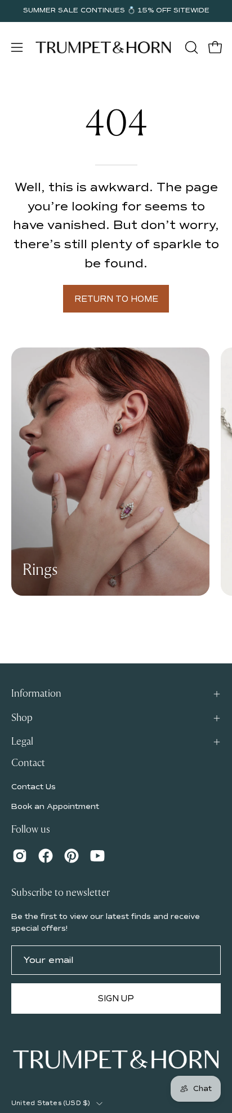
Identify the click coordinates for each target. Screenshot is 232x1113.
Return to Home (116, 299)
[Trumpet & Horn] (103, 47)
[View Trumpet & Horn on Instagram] (19, 855)
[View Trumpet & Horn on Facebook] (45, 855)
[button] (190, 47)
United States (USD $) (51, 1103)
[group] (116, 10)
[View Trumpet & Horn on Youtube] (97, 855)
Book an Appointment (55, 806)
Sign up (116, 998)
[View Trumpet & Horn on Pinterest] (71, 855)
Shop (22, 717)
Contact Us (33, 786)
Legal (22, 741)
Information (36, 693)
